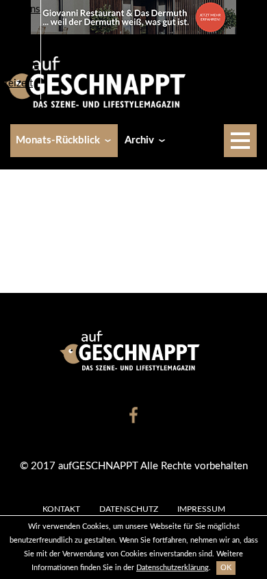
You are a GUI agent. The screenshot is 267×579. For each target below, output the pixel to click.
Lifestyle (19, 65)
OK (225, 567)
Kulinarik (20, 46)
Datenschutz (128, 509)
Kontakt (61, 509)
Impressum (201, 509)
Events (15, 28)
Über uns (20, 9)
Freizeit (16, 83)
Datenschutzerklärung (172, 567)
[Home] (100, 81)
